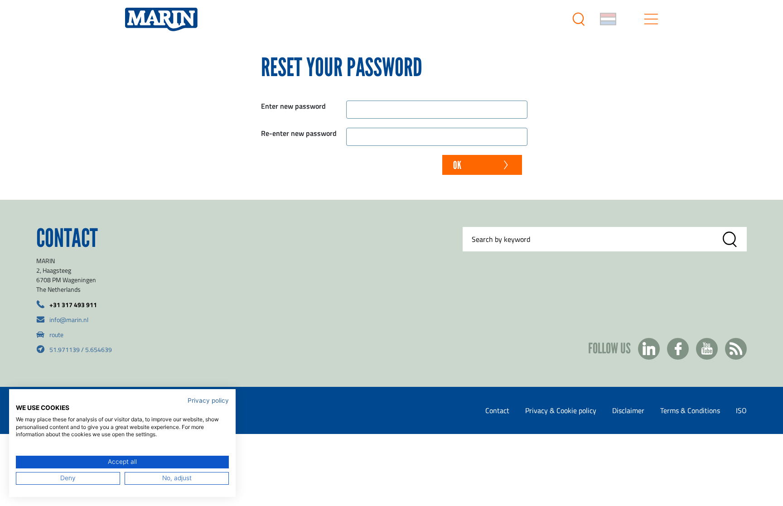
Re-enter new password (299, 133)
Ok (457, 165)
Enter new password (293, 106)
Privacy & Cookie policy (560, 410)
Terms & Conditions (690, 410)
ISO (741, 410)
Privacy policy (208, 400)
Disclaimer (628, 410)
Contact (497, 410)
